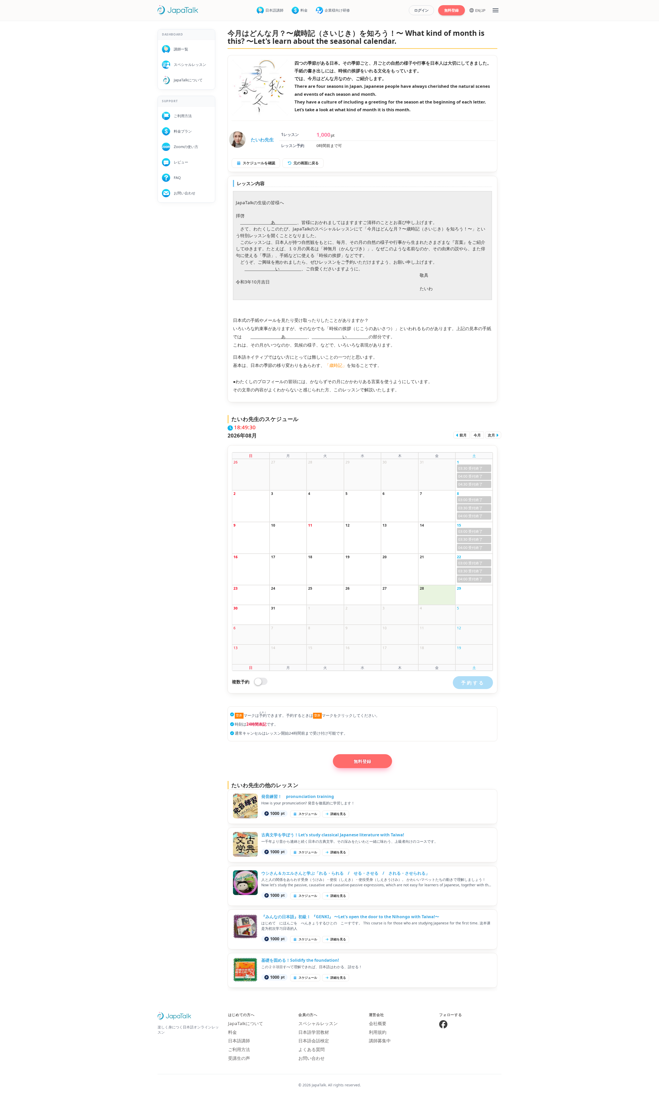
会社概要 (377, 1023)
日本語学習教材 (313, 1032)
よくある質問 (311, 1049)
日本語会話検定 (313, 1041)
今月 (477, 435)
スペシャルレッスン (188, 64)
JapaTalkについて (186, 80)
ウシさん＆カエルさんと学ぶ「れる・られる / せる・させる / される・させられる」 (345, 873)
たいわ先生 (262, 139)
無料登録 (451, 10)
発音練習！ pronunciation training (297, 796)
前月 (462, 435)
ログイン (421, 10)
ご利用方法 (181, 115)
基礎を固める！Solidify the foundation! (300, 960)
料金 (304, 10)
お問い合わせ (182, 193)
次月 (492, 435)
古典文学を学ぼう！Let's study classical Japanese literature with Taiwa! (332, 835)
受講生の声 (239, 1058)
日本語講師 (274, 10)
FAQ (175, 177)
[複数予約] (261, 682)
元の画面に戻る (306, 162)
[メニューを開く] (495, 10)
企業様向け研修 (337, 10)
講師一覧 (179, 49)
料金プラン (181, 131)
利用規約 (377, 1032)
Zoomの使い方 (184, 146)
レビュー (179, 162)
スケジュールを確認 (259, 162)
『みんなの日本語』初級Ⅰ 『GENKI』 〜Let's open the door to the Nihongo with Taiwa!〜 (350, 916)
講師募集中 (380, 1041)
